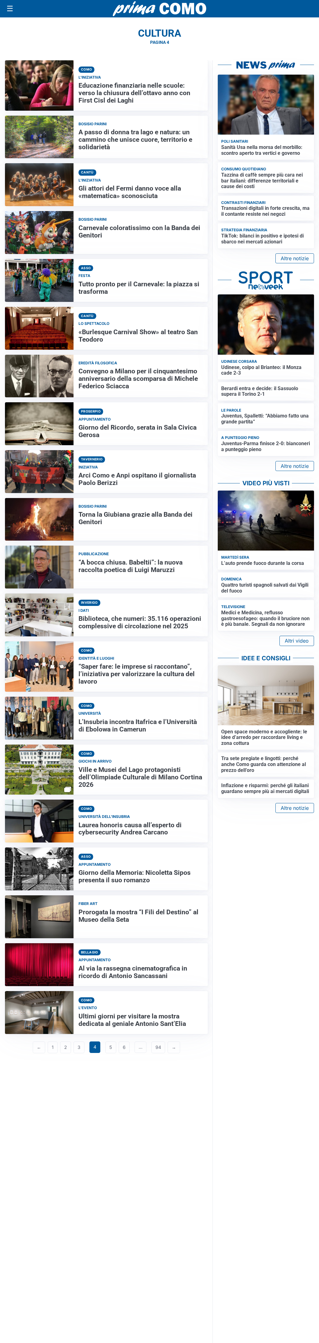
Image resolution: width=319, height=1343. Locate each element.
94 (158, 1047)
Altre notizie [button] (295, 258)
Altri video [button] (297, 641)
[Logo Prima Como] (159, 8)
